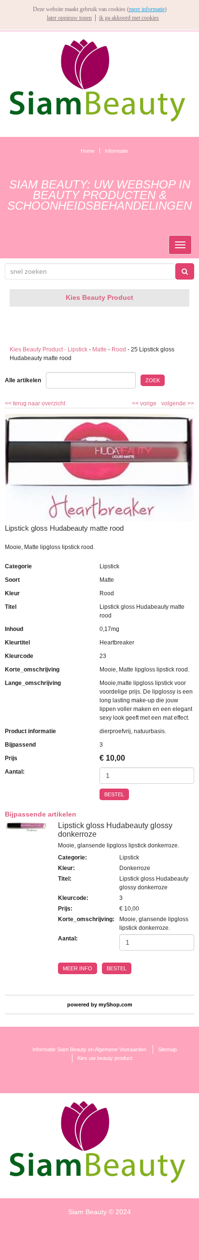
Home (88, 151)
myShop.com (115, 1004)
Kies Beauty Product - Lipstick (48, 349)
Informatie (116, 151)
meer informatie (147, 9)
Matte (99, 349)
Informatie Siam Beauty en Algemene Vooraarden (89, 1049)
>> (190, 403)
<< (136, 403)
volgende (177, 403)
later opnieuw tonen (69, 17)
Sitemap (167, 1049)
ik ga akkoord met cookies (129, 17)
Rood (119, 349)
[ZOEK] (184, 271)
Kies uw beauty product (104, 1058)
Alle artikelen (23, 380)
